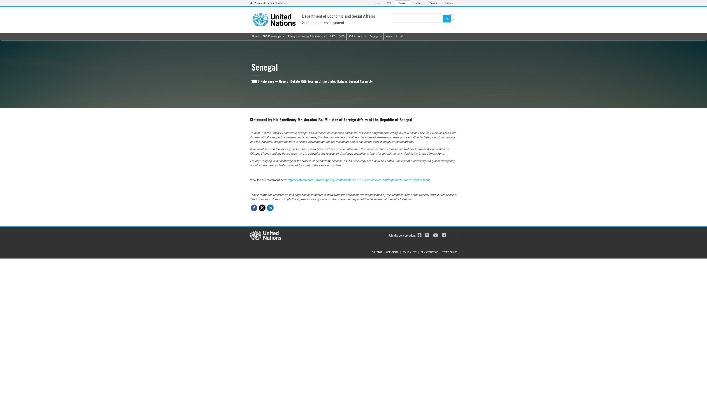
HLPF (332, 36)
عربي (377, 3)
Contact (377, 252)
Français (418, 3)
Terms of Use (449, 252)
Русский (434, 3)
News (389, 36)
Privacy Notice (429, 252)
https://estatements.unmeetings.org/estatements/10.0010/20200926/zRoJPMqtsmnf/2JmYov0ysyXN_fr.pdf (359, 180)
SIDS (341, 36)
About (399, 36)
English (402, 3)
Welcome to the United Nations (269, 3)
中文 (389, 3)
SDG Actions (355, 36)
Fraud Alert (409, 252)
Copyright (392, 252)
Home (255, 36)
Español (449, 3)
